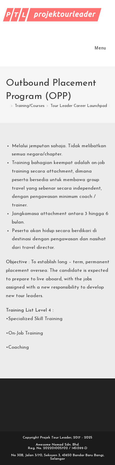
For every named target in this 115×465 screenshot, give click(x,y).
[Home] (7, 106)
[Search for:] (111, 48)
